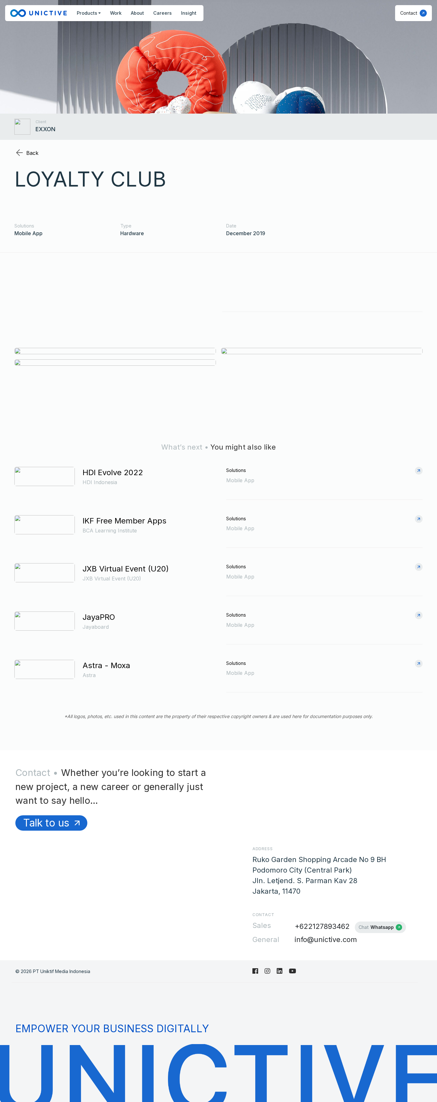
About (137, 13)
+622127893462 (322, 926)
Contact (408, 13)
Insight (188, 13)
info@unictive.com (326, 939)
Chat (376, 927)
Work (116, 13)
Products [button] (87, 13)
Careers (162, 13)
